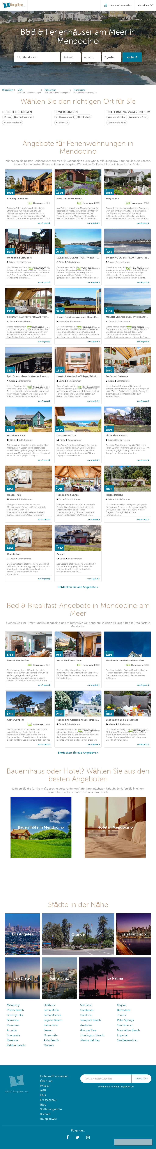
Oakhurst (50, 1005)
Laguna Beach (53, 1020)
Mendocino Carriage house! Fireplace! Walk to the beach (89, 719)
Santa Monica (52, 1015)
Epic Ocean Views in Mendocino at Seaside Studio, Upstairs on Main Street (49, 376)
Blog (43, 1104)
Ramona (12, 1040)
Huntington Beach (92, 1035)
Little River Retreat (116, 435)
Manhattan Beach (128, 1030)
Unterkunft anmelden (54, 1076)
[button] (67, 1137)
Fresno (48, 1030)
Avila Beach (51, 1040)
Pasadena (13, 1025)
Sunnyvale (13, 1035)
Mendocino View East (19, 257)
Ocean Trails (14, 494)
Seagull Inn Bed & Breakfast (122, 719)
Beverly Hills (15, 1015)
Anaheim (86, 1025)
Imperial (122, 1035)
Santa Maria (51, 1010)
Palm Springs (125, 1020)
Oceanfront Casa (66, 435)
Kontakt (45, 1114)
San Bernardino (127, 1040)
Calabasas (86, 1010)
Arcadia (12, 1030)
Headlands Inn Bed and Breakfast (125, 660)
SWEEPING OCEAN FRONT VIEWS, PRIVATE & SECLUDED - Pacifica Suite (98, 257)
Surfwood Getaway (117, 376)
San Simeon (124, 1025)
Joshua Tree (88, 1030)
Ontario (49, 1045)
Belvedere (123, 1010)
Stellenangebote (51, 1109)
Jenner (121, 1015)
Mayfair (121, 1005)
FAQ (43, 1095)
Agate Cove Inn (16, 719)
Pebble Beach (16, 1045)
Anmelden (141, 1078)
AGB (43, 1090)
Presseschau (48, 1100)
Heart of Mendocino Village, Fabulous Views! (82, 376)
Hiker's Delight (114, 494)
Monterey (13, 1005)
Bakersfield (51, 1025)
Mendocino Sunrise (68, 494)
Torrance (13, 1020)
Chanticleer (13, 554)
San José (86, 1005)
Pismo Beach (15, 1010)
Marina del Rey (90, 1040)
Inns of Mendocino (18, 660)
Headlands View (16, 435)
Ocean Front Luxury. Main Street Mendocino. (82, 317)
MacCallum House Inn (69, 198)
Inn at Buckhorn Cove (69, 660)
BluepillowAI (48, 1118)
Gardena (86, 1015)
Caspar (60, 554)
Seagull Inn (112, 198)
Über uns (46, 1081)
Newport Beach (90, 1020)
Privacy (44, 1085)
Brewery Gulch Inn (17, 198)
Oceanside (51, 1035)
